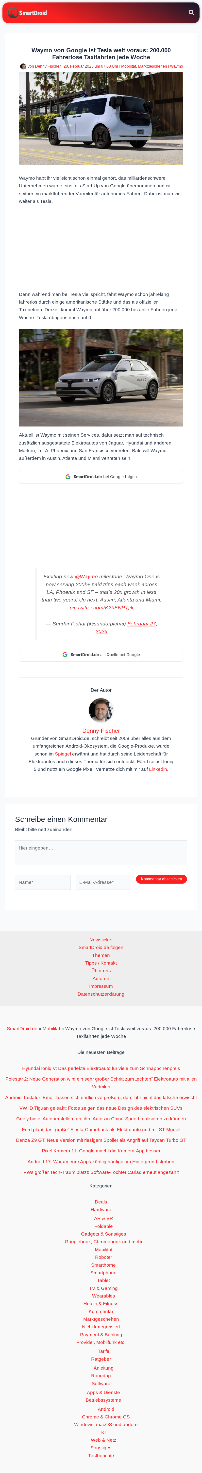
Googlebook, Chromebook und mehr (103, 1241)
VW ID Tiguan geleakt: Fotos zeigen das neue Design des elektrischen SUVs (101, 1108)
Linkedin (158, 769)
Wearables (103, 1296)
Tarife (103, 1351)
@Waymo (86, 576)
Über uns (101, 970)
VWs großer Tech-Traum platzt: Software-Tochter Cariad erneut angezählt (101, 1172)
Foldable (103, 1226)
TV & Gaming (103, 1288)
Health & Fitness (101, 1303)
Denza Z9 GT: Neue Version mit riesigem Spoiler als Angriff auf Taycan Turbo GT (101, 1140)
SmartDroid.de (22, 1028)
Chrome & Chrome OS (106, 1416)
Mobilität (128, 66)
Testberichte (101, 1455)
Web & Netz (103, 1440)
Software (101, 1383)
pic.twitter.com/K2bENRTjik (102, 607)
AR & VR (103, 1218)
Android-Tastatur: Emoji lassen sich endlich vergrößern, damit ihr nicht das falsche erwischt (101, 1097)
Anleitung (104, 1368)
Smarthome (103, 1265)
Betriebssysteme (103, 1400)
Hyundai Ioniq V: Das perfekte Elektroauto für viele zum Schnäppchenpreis (101, 1068)
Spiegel (63, 753)
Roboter (103, 1257)
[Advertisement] (101, 247)
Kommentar (101, 1311)
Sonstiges (101, 1447)
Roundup (101, 1375)
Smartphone (103, 1272)
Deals (101, 1201)
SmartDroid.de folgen (101, 947)
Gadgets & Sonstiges (103, 1234)
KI (103, 1432)
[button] (192, 13)
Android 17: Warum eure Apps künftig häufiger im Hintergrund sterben (101, 1161)
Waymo (176, 66)
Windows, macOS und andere (106, 1424)
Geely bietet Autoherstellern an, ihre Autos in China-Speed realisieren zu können (101, 1118)
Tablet (103, 1280)
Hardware (101, 1209)
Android (106, 1409)
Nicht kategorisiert (101, 1326)
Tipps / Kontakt (101, 963)
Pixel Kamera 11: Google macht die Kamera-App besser (101, 1150)
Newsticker (101, 939)
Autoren (101, 978)
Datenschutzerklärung (101, 994)
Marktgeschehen (152, 66)
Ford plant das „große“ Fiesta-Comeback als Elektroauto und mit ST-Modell (101, 1129)
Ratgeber (101, 1359)
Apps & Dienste (103, 1392)
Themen (101, 955)
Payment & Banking (101, 1334)
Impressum (101, 986)
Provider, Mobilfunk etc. (101, 1342)
